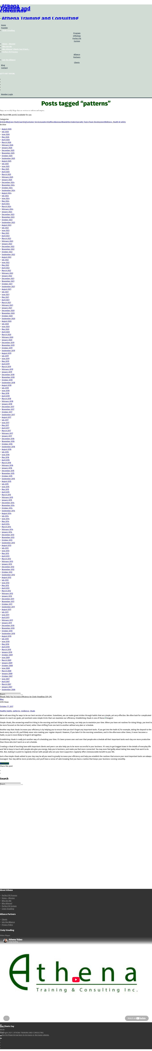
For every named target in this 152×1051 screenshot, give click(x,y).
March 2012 (6, 591)
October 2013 (7, 540)
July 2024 (5, 196)
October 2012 (7, 572)
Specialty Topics (82, 122)
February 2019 (7, 369)
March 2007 (6, 684)
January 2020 (7, 340)
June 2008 (6, 668)
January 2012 (7, 596)
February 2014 (7, 529)
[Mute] (1, 1035)
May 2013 (5, 553)
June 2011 (5, 615)
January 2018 (7, 404)
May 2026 (5, 137)
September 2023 (8, 222)
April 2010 (6, 647)
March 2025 (6, 174)
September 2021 (8, 286)
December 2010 (8, 625)
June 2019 (5, 359)
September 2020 (8, 319)
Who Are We (7, 46)
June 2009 (6, 658)
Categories (4, 119)
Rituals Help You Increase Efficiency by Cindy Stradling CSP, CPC (26, 697)
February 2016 (7, 465)
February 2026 (7, 145)
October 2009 (7, 655)
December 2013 (8, 535)
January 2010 (7, 652)
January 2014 (7, 532)
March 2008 (6, 671)
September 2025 (8, 158)
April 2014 (6, 524)
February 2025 (7, 177)
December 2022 (8, 246)
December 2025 (8, 150)
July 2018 (5, 388)
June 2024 (6, 198)
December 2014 (8, 503)
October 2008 (7, 666)
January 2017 (7, 436)
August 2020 (6, 321)
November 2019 (8, 345)
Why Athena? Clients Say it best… (15, 49)
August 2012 (6, 577)
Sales (73, 122)
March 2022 (6, 270)
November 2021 (8, 281)
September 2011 (8, 607)
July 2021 (5, 292)
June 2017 (5, 423)
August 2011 (6, 609)
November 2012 (8, 569)
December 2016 (8, 439)
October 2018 (7, 380)
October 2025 (7, 156)
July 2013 (5, 548)
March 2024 (6, 206)
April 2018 (6, 396)
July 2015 (5, 484)
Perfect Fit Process (10, 52)
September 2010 (8, 633)
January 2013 (7, 564)
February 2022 (7, 273)
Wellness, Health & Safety (115, 122)
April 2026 (6, 140)
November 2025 (8, 153)
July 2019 (5, 356)
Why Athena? (7, 903)
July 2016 (5, 452)
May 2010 (5, 644)
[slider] (25, 1035)
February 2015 (7, 497)
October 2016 (7, 444)
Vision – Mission (8, 44)
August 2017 (6, 417)
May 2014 (5, 521)
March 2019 (6, 367)
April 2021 (5, 300)
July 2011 (5, 612)
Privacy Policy (7, 925)
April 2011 (5, 617)
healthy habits (6, 711)
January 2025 (7, 180)
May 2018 (5, 393)
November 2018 (8, 377)
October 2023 (7, 220)
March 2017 (6, 431)
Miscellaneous (56, 122)
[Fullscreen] (1, 1038)
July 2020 (5, 324)
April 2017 (5, 428)
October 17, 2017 (6, 706)
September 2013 (8, 543)
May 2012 (5, 585)
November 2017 (8, 409)
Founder (4, 28)
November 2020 (8, 313)
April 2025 (6, 172)
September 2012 (8, 575)
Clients (4, 919)
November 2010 (8, 628)
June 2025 (5, 166)
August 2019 (6, 353)
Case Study (14, 122)
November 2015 (8, 473)
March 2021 (6, 303)
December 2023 (8, 214)
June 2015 (5, 487)
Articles (3, 122)
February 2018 (7, 401)
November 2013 (8, 537)
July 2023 (5, 228)
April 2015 (5, 492)
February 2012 (7, 593)
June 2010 (5, 641)
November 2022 (8, 249)
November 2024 (8, 185)
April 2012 (5, 588)
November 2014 (8, 505)
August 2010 (6, 636)
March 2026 (6, 142)
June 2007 (6, 679)
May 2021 (5, 297)
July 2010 (5, 639)
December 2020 (8, 311)
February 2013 (7, 561)
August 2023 (6, 225)
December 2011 (8, 599)
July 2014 (5, 516)
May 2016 (5, 457)
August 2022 (6, 257)
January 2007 (7, 687)
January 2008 (7, 674)
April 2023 (6, 236)
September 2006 (8, 690)
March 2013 (6, 559)
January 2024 (7, 212)
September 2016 (8, 447)
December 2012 (8, 567)
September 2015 (8, 479)
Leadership (45, 122)
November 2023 (8, 217)
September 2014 (8, 511)
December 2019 (8, 343)
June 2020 (6, 327)
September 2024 (8, 190)
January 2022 (7, 276)
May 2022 (5, 265)
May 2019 (5, 361)
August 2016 (6, 449)
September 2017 (8, 415)
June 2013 (5, 551)
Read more (4, 763)
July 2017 (5, 420)
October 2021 (7, 284)
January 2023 (7, 244)
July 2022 (5, 260)
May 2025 (5, 169)
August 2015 (6, 481)
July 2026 (5, 132)
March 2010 (6, 650)
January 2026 (7, 148)
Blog (3, 65)
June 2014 (5, 519)
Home (3, 25)
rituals (32, 711)
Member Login (7, 94)
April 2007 (6, 682)
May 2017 (5, 425)
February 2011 (7, 620)
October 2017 (7, 412)
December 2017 (8, 407)
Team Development (97, 122)
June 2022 (5, 262)
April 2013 (5, 556)
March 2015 (6, 495)
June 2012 (5, 583)
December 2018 (8, 375)
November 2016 (8, 441)
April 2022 (6, 268)
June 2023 (5, 230)
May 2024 (5, 201)
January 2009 (7, 663)
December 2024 (8, 182)
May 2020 (5, 329)
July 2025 (5, 164)
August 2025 (6, 161)
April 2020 (6, 332)
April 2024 (6, 204)
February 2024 (7, 209)
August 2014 (6, 513)
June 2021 (5, 295)
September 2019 (8, 351)
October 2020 (7, 316)
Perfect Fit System (9, 906)
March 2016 (6, 463)
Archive (3, 125)
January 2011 (7, 623)
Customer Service (33, 122)
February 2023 (7, 241)
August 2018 (6, 385)
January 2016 (7, 468)
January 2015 (7, 500)
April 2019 (6, 364)
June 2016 (5, 455)
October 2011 (7, 604)
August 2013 (6, 545)
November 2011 (8, 601)
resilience (25, 711)
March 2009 (6, 660)
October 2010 (7, 631)
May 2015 (5, 489)
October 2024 (7, 188)
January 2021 (7, 308)
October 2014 (7, 508)
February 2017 (7, 433)
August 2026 (6, 129)
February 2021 (7, 305)
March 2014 (6, 527)
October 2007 (7, 676)
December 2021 (8, 278)
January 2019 (7, 372)
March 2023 (6, 238)
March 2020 (6, 335)
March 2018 (6, 399)
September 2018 (8, 383)
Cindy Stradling (8, 30)
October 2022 (7, 252)
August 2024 (6, 193)
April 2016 (6, 460)
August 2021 (6, 289)
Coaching (22, 122)
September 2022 (8, 254)
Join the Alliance (8, 60)
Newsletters (66, 122)
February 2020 (7, 337)
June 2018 (5, 391)
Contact (4, 68)
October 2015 (7, 476)
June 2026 (6, 134)
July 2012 (5, 580)
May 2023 (5, 233)
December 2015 (8, 471)
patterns (16, 711)
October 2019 (7, 348)
